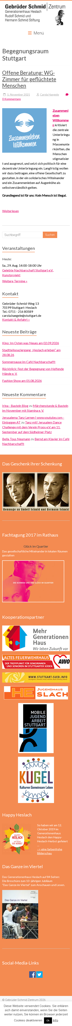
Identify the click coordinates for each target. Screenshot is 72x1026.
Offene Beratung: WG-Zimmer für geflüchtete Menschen (29, 79)
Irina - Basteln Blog (15, 406)
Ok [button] (48, 1020)
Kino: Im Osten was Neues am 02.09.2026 (30, 343)
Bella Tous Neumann (16, 439)
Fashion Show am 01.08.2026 (22, 380)
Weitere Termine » (14, 281)
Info (55, 1020)
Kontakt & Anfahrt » (16, 319)
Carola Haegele (49, 94)
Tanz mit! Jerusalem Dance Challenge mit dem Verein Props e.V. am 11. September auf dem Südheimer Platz (32, 427)
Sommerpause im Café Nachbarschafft (28, 362)
